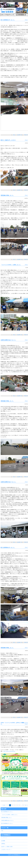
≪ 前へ (4, 805)
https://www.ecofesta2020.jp (9, 751)
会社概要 (3, 840)
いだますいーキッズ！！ (6, 849)
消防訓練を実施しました (6, 817)
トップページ (4, 837)
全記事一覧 (19, 134)
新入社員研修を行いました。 (8, 20)
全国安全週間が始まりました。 (9, 340)
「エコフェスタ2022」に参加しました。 (11, 264)
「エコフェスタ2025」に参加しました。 (9, 814)
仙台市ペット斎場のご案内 (6, 846)
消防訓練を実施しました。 (7, 195)
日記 (14, 134)
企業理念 (3, 843)
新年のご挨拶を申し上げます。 (9, 140)
